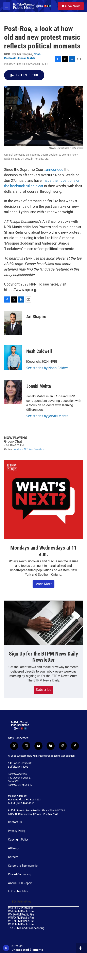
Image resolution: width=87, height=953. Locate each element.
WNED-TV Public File (21, 908)
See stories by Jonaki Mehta (47, 416)
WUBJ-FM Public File (21, 924)
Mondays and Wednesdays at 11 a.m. (43, 551)
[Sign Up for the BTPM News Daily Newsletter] (43, 623)
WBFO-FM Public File (21, 917)
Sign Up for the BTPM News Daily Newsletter (43, 657)
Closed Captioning (19, 874)
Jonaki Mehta (26, 58)
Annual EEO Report (20, 883)
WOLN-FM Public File (21, 921)
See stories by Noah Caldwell (48, 368)
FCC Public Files (18, 891)
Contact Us (15, 822)
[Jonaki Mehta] (13, 392)
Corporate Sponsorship (23, 865)
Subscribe (43, 689)
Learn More (43, 584)
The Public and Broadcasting (26, 928)
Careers (13, 857)
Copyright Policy (18, 839)
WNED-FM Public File (21, 911)
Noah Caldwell (39, 351)
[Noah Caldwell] (13, 357)
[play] (6, 948)
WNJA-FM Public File (21, 914)
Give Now (72, 6)
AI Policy (13, 848)
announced (54, 169)
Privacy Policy (16, 830)
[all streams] (81, 948)
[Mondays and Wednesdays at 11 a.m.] (43, 499)
